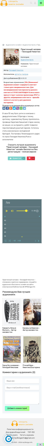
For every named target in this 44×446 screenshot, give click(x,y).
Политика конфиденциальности (20, 429)
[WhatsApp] (21, 108)
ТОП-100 (31, 432)
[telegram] (24, 108)
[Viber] (17, 108)
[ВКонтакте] (3, 108)
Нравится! (18, 158)
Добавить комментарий (17, 408)
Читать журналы (27, 435)
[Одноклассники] (10, 108)
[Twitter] (14, 108)
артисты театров (21, 74)
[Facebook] (7, 108)
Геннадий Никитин (16, 70)
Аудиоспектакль (27, 60)
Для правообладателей (15, 432)
